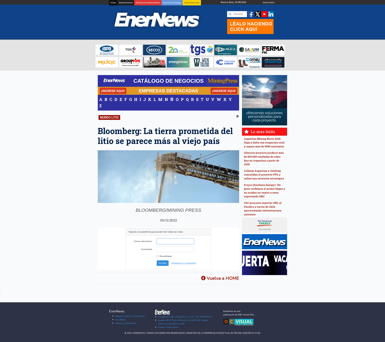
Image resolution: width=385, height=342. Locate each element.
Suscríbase (120, 319)
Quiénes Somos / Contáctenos (130, 316)
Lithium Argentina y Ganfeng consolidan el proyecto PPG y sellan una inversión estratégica (264, 174)
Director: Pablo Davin (168, 327)
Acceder (163, 263)
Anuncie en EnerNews (125, 323)
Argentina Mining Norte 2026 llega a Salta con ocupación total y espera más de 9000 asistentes (264, 142)
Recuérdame (166, 256)
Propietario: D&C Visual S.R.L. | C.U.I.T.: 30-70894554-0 (185, 316)
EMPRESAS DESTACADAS (168, 90)
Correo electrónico (143, 241)
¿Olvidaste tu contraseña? (183, 263)
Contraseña (146, 249)
